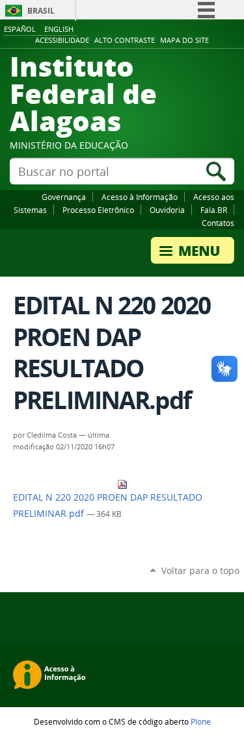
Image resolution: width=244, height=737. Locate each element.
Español (20, 29)
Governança (64, 197)
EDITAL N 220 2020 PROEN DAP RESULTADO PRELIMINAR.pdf (107, 505)
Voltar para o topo (200, 570)
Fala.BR (213, 210)
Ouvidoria (167, 210)
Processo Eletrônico (98, 210)
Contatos (218, 223)
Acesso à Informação (140, 197)
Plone (201, 721)
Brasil (41, 10)
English (59, 29)
